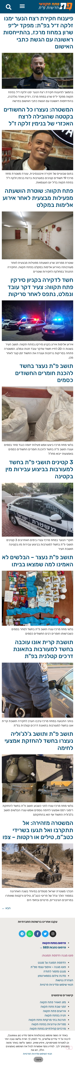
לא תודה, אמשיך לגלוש (37, 566)
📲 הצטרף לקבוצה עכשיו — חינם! (38, 557)
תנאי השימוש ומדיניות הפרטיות (37, 1053)
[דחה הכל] (69, 1047)
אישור (38, 1059)
